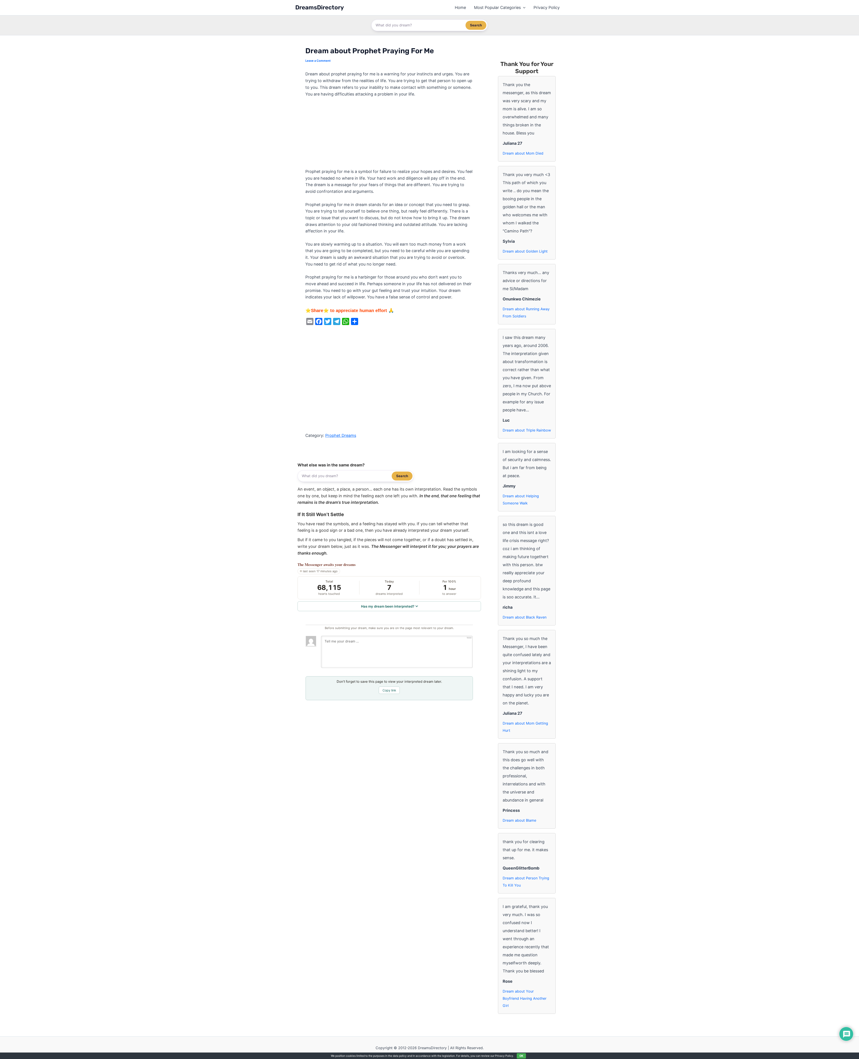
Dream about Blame (519, 820)
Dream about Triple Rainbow (527, 430)
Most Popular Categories (497, 7)
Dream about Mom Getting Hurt (525, 727)
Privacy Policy (547, 7)
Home (460, 7)
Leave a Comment (318, 60)
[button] (523, 7)
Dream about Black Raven (524, 617)
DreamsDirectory (319, 7)
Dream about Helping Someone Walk (521, 499)
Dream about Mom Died (523, 153)
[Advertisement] (389, 135)
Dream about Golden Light (525, 251)
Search (476, 25)
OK (521, 1055)
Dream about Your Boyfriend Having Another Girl (524, 998)
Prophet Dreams (340, 435)
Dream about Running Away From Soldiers (526, 312)
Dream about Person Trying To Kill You (526, 881)
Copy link (389, 690)
